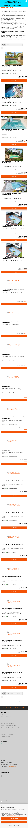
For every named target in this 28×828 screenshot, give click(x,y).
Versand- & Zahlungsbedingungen (8, 725)
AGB (2, 729)
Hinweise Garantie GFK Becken (7, 723)
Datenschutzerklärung (15, 815)
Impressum (3, 732)
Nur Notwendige (14, 822)
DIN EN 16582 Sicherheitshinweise (8, 721)
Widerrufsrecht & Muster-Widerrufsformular (10, 727)
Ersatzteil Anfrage (4, 718)
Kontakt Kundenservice (6, 716)
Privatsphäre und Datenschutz (7, 734)
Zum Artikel (14, 80)
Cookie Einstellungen (5, 736)
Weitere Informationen (14, 825)
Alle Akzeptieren (14, 818)
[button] (2, 45)
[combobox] (10, 45)
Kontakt (2, 714)
